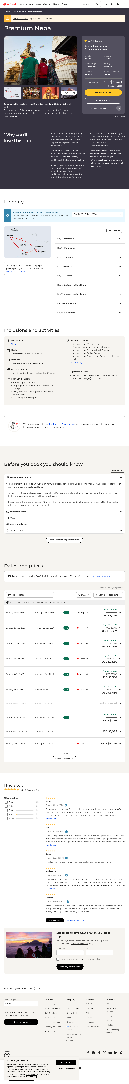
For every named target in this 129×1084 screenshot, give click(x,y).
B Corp (109, 1004)
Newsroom (90, 1022)
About (65, 4)
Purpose (110, 999)
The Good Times (72, 1008)
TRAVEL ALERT (20, 18)
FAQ (88, 1013)
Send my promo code (70, 967)
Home (7, 11)
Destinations (26, 4)
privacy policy (94, 959)
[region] (41, 1068)
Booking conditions (53, 1027)
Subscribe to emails (21, 1022)
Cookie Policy (31, 1077)
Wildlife (109, 1025)
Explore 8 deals (103, 100)
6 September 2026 (115, 86)
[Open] (37, 790)
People (109, 1016)
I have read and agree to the (80, 959)
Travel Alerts (50, 1017)
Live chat (89, 1008)
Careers (69, 1017)
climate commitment (16, 271)
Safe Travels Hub (52, 1013)
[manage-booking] (112, 4)
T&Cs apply (23, 1015)
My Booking (50, 1004)
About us (69, 1004)
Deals (56, 4)
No (40, 989)
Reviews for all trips (75, 920)
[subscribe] (124, 4)
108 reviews (98, 41)
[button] (40, 60)
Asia (14, 11)
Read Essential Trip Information (64, 539)
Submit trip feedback (53, 1008)
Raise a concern (92, 1027)
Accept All (66, 1062)
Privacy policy (71, 1022)
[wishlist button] (118, 108)
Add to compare (100, 108)
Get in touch (91, 1004)
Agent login (50, 1031)
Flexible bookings (52, 1022)
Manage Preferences (67, 1068)
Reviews (89, 1017)
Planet (109, 1020)
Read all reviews (55, 920)
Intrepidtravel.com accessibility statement (73, 1037)
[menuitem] (9, 4)
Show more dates (62, 758)
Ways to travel (43, 4)
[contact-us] (118, 4)
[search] (88, 4)
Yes (31, 989)
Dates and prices (103, 92)
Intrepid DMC (71, 1013)
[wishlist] (106, 4)
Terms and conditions (100, 576)
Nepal (21, 11)
